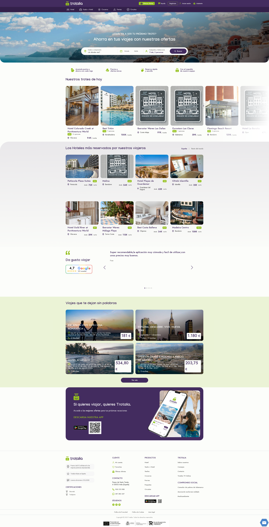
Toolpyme (72, 495)
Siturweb (72, 491)
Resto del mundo (197, 148)
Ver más (135, 380)
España (184, 148)
